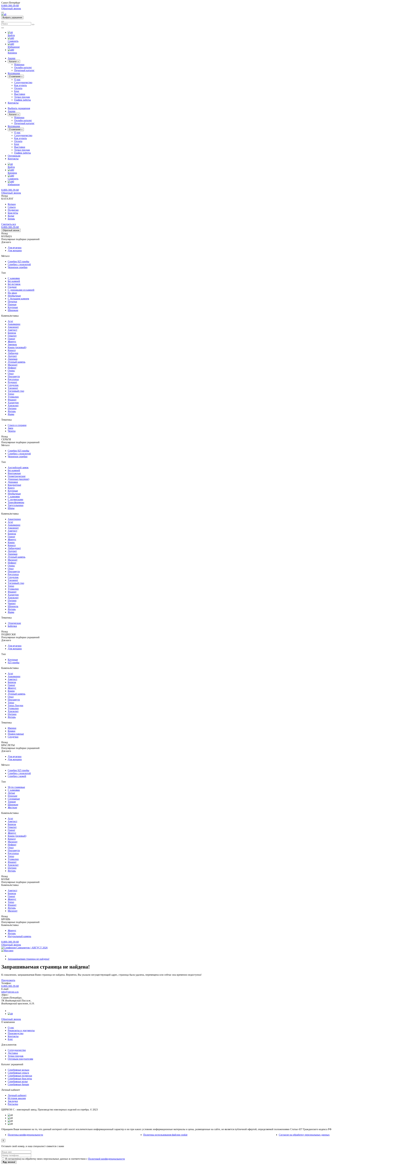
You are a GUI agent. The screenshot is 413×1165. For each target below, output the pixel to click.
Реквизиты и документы (21, 1030)
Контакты (13, 158)
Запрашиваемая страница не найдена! (28, 959)
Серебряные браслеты (20, 1078)
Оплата (18, 88)
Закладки (13, 1101)
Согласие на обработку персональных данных (304, 1134)
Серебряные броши (18, 1084)
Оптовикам (14, 155)
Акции (11, 111)
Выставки (19, 94)
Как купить (20, 85)
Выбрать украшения (12, 17)
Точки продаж (22, 97)
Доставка (13, 1053)
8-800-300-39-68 (10, 5)
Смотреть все (8, 224)
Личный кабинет (17, 1095)
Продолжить (8, 980)
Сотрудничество (23, 82)
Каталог (13, 61)
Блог (16, 91)
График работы (22, 99)
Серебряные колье (18, 1081)
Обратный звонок (11, 8)
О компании (15, 76)
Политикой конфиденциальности (106, 1158)
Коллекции (14, 126)
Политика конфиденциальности (25, 1134)
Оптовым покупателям (20, 1058)
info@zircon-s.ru (10, 991)
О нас (17, 79)
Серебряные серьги (18, 1072)
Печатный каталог (24, 70)
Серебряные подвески (20, 1075)
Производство (15, 1033)
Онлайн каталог (23, 67)
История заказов (17, 1098)
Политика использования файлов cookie (165, 1134)
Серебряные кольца (18, 1069)
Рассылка (13, 1104)
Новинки (19, 64)
